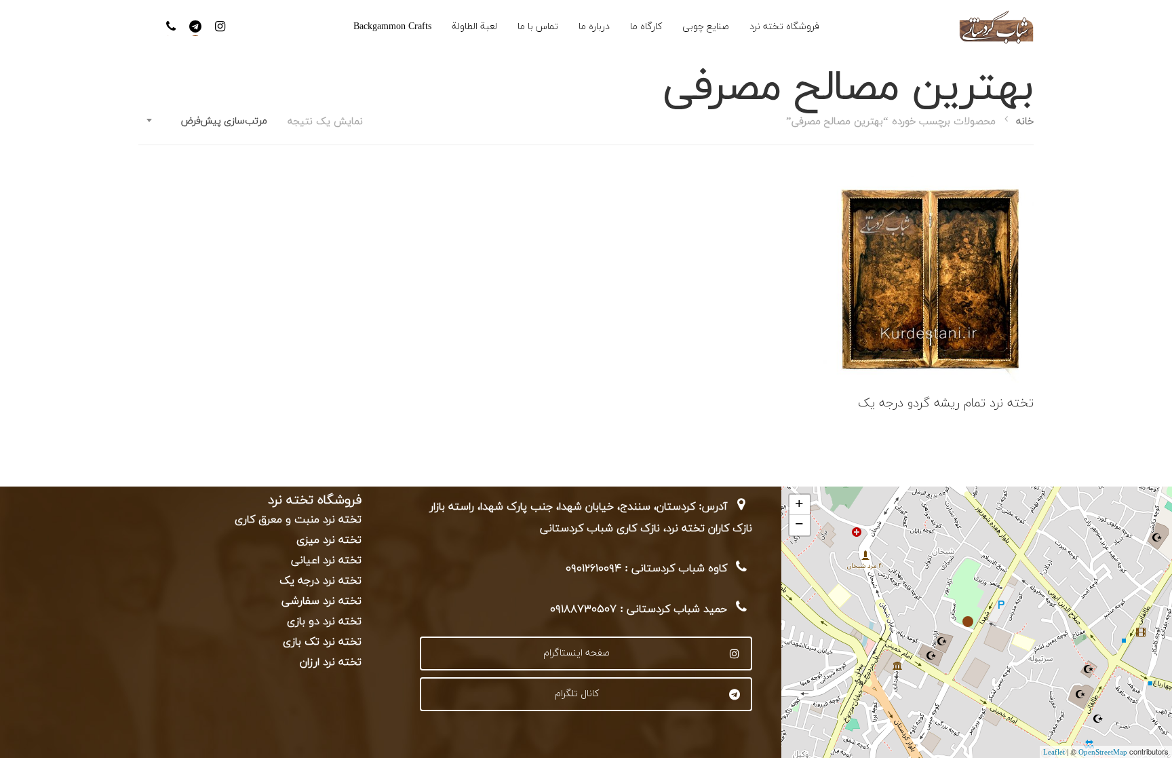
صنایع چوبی (705, 27)
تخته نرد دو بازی (324, 621)
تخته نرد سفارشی (321, 601)
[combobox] (206, 121)
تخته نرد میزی (329, 540)
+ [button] (799, 505)
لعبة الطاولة (474, 27)
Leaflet (1054, 752)
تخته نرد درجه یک (320, 580)
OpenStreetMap (1102, 752)
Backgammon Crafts (392, 27)
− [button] (799, 525)
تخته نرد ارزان (331, 662)
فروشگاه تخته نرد (784, 27)
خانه (1025, 122)
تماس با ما (537, 27)
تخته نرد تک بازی (322, 641)
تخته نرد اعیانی (326, 560)
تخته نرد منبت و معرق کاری (298, 519)
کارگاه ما (646, 27)
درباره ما (594, 27)
